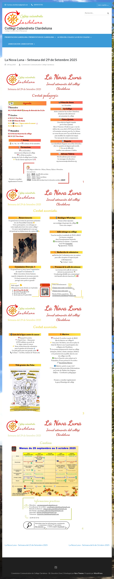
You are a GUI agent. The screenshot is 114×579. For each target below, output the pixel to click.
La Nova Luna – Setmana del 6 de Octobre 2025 (89, 545)
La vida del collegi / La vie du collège (73, 37)
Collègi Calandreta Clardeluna (28, 28)
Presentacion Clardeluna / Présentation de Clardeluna (29, 37)
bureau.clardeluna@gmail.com (17, 5)
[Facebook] (56, 568)
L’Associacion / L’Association (20, 44)
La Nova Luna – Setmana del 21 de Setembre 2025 (26, 545)
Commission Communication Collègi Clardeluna (37, 65)
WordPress (98, 573)
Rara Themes (79, 573)
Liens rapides (102, 5)
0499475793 (38, 5)
